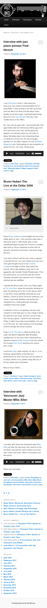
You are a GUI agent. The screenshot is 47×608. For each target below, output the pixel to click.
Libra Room (8, 381)
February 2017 (9, 566)
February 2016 (9, 579)
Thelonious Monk (14, 168)
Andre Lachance (24, 340)
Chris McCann (20, 117)
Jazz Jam (7, 480)
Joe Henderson (19, 166)
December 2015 (10, 585)
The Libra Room (11, 288)
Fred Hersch (12, 103)
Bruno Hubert (14, 236)
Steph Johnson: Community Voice (17, 505)
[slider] (38, 153)
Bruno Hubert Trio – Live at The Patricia (20, 514)
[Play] (7, 153)
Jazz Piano (37, 378)
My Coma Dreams (32, 166)
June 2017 (8, 563)
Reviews (38, 20)
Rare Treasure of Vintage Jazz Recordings (20, 508)
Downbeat (29, 163)
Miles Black (37, 480)
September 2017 (10, 560)
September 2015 (10, 593)
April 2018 (8, 557)
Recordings (27, 20)
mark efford (8, 545)
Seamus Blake (18, 482)
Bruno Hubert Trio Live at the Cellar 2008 (18, 183)
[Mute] (32, 153)
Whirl (36, 168)
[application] (23, 153)
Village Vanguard (27, 168)
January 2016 (9, 582)
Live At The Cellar (15, 332)
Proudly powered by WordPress (23, 603)
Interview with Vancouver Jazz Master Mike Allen (15, 395)
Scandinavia (8, 482)
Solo (11, 141)
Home (6, 20)
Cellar (14, 351)
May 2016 (7, 574)
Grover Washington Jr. (33, 477)
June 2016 (8, 571)
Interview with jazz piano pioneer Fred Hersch (16, 46)
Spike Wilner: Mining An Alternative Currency (22, 503)
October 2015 (9, 590)
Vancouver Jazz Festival (22, 484)
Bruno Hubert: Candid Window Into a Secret (21, 511)
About (6, 25)
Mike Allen (28, 480)
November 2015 (10, 587)
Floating (36, 163)
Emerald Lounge (26, 378)
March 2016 (8, 577)
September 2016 (10, 568)
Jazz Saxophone (17, 480)
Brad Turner (17, 343)
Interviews (15, 20)
